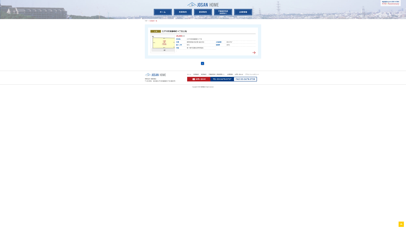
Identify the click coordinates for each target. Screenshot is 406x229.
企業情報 (230, 74)
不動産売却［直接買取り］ (217, 74)
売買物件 (196, 74)
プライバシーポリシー (252, 74)
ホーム (189, 74)
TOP (146, 21)
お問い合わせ (239, 74)
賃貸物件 (203, 74)
